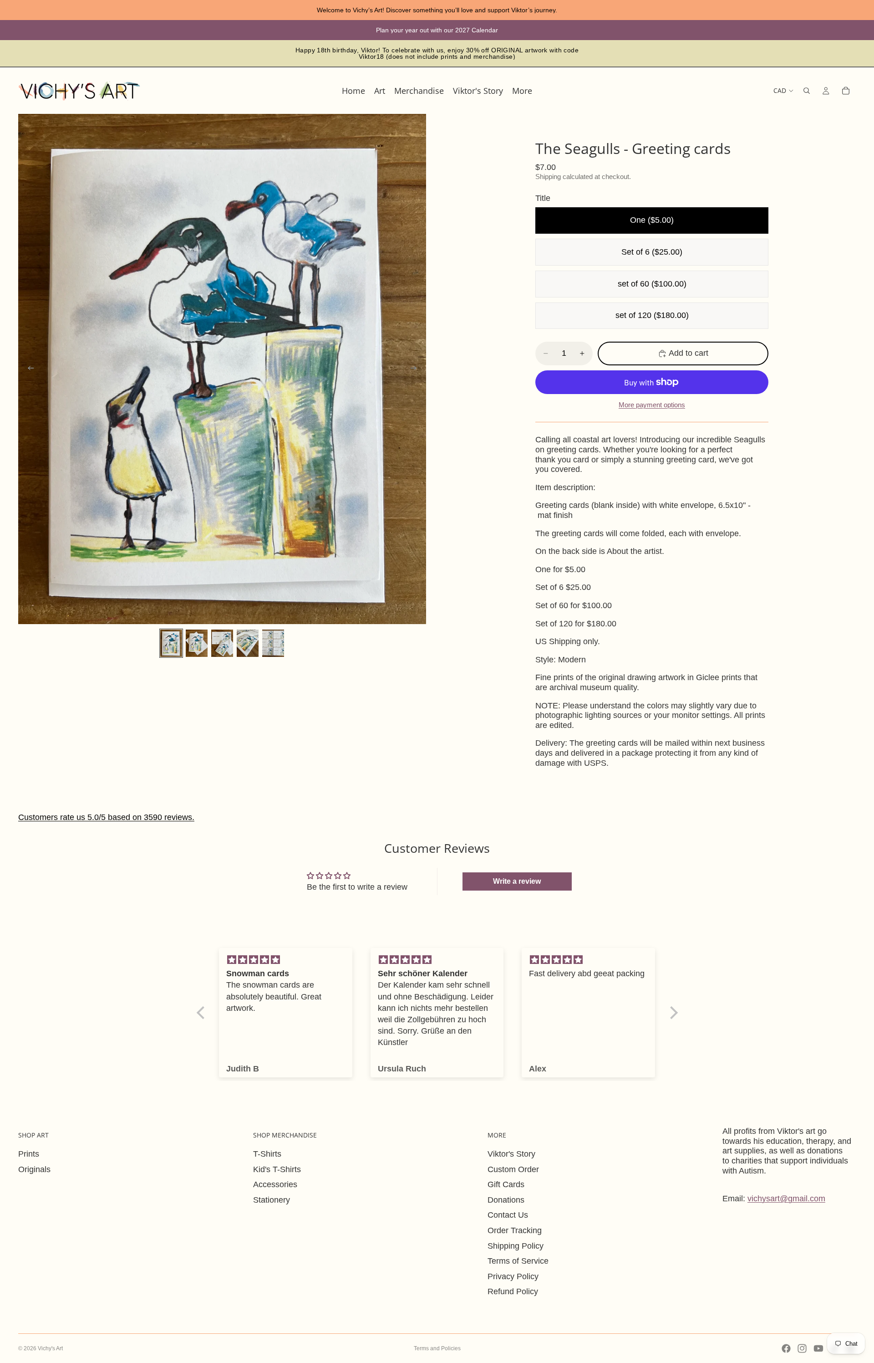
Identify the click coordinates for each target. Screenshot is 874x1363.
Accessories (275, 1184)
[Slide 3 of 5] (222, 643)
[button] (202, 1012)
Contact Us (508, 1215)
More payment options (652, 405)
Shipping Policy (516, 1245)
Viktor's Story (511, 1153)
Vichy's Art (50, 1348)
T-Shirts (267, 1153)
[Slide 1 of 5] (171, 643)
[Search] (807, 91)
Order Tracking (515, 1230)
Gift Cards (506, 1184)
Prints (28, 1153)
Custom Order (513, 1169)
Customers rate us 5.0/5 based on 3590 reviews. (106, 817)
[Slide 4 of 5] (248, 643)
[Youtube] (818, 1348)
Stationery (271, 1199)
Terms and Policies (437, 1348)
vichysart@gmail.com (786, 1198)
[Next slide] (416, 369)
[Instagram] (802, 1348)
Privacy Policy (513, 1276)
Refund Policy (513, 1291)
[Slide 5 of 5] (273, 643)
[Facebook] (786, 1348)
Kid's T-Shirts (277, 1169)
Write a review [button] (517, 881)
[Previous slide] (28, 369)
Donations (506, 1199)
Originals (34, 1169)
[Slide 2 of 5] (197, 643)
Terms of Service (518, 1261)
